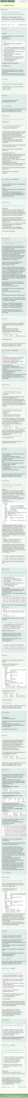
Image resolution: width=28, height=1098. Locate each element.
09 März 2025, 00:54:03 (6, 714)
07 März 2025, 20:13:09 (6, 451)
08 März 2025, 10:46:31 (6, 482)
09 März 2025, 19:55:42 (6, 933)
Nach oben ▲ (22, 1095)
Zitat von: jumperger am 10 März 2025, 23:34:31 (13, 1050)
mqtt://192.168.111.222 (9, 223)
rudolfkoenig (7, 179)
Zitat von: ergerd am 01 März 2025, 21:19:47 (13, 391)
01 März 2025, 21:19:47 (6, 320)
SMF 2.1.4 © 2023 (11, 1096)
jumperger (6, 115)
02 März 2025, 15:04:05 (6, 352)
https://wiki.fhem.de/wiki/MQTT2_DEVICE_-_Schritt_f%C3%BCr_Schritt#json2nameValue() (12, 1073)
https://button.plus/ (6, 38)
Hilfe (4, 1095)
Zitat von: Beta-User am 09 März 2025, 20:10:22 (13, 1025)
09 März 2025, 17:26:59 (6, 879)
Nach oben (3, 1087)
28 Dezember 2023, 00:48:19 (7, 30)
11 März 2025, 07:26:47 (6, 1047)
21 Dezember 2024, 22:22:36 (7, 97)
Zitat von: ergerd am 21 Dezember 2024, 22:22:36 (14, 125)
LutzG (5, 28)
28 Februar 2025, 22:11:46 (6, 117)
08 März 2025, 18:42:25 (6, 571)
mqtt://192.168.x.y (12, 159)
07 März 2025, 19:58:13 (6, 386)
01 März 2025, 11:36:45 (6, 181)
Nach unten (3, 24)
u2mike (5, 79)
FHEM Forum (9, 5)
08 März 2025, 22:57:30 (6, 657)
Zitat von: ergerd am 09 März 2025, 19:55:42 (13, 973)
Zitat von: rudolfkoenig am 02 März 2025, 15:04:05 (14, 576)
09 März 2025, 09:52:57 (6, 737)
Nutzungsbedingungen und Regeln (12, 1095)
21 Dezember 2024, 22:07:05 (7, 81)
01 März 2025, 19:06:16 (6, 240)
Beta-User (6, 968)
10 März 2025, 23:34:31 (6, 1022)
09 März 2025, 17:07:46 (6, 771)
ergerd (5, 95)
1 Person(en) (4, 106)
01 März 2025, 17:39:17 (6, 204)
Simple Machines (17, 1096)
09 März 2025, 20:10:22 (6, 970)
